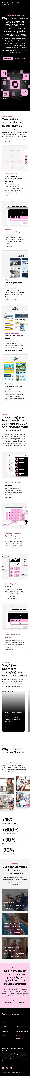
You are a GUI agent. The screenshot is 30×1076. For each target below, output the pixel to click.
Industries (4, 1035)
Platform (4, 1026)
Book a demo (7, 58)
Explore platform (21, 1002)
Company (18, 1026)
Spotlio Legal (19, 1038)
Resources (19, 1035)
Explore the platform (21, 58)
